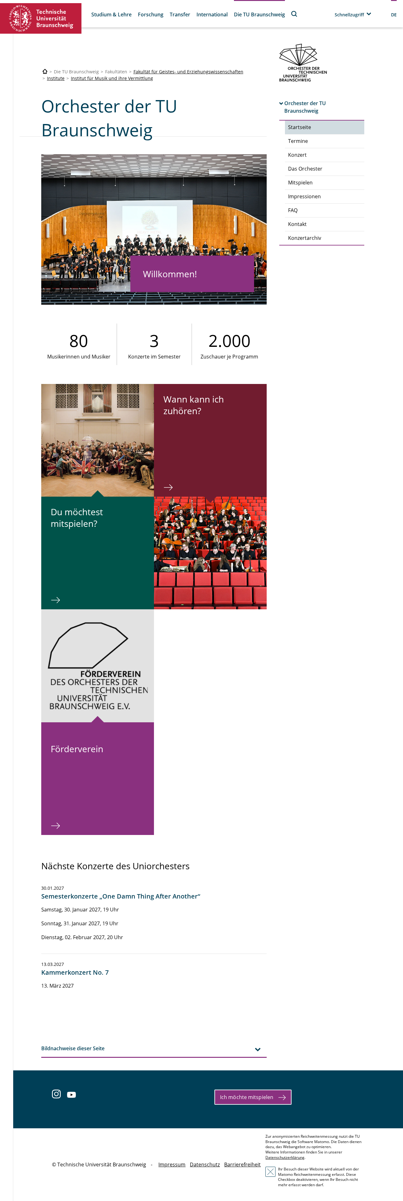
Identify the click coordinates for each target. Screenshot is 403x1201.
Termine (298, 141)
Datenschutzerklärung (284, 1157)
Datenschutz (205, 1164)
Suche (294, 13)
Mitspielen (300, 182)
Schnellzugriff (349, 15)
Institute (56, 78)
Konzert (297, 154)
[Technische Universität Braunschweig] (41, 18)
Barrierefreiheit (242, 1164)
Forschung (150, 14)
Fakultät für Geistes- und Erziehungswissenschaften (188, 72)
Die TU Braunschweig (259, 14)
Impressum (171, 1164)
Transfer (180, 14)
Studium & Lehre (111, 14)
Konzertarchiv (304, 237)
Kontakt (297, 224)
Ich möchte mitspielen (246, 1097)
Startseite (299, 127)
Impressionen (304, 196)
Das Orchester (305, 168)
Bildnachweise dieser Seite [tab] (73, 1048)
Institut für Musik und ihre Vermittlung (112, 78)
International (212, 14)
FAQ (293, 210)
